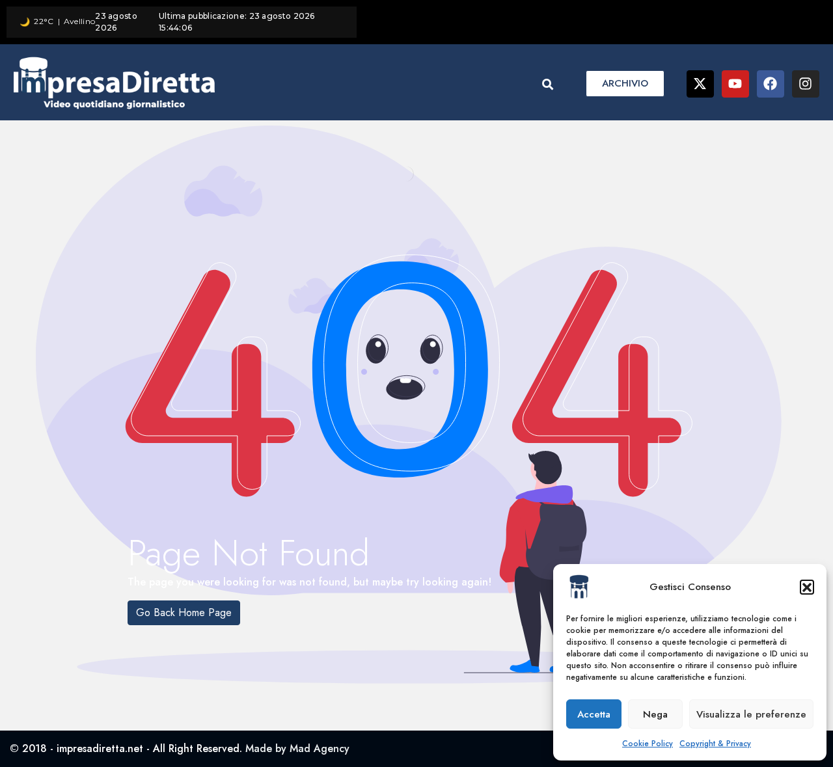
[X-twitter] (700, 84)
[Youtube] (735, 84)
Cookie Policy (647, 743)
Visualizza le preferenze (751, 714)
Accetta (593, 714)
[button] (806, 586)
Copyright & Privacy (715, 743)
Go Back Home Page (184, 612)
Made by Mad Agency (297, 748)
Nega (655, 714)
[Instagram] (805, 84)
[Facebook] (770, 84)
